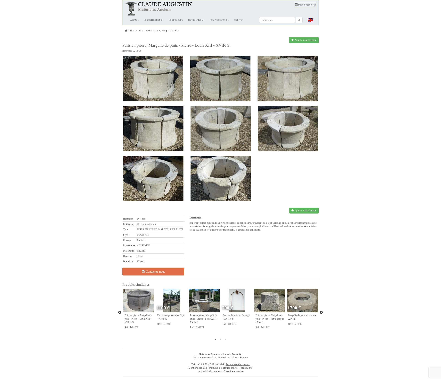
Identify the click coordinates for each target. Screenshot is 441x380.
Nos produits (176, 20)
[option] (138, 310)
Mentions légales (197, 367)
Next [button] (321, 312)
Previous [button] (119, 312)
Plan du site (246, 367)
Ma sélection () (307, 4)
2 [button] (220, 339)
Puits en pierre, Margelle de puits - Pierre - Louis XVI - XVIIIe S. (138, 319)
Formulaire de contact (238, 364)
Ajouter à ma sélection (305, 40)
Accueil (134, 20)
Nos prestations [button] (218, 20)
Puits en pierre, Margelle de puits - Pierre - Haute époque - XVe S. (269, 319)
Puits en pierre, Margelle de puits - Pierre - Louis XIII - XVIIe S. (203, 319)
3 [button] (225, 339)
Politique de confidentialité (223, 367)
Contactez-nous (155, 271)
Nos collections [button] (153, 20)
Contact (238, 20)
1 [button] (215, 339)
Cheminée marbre (234, 371)
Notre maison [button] (195, 20)
